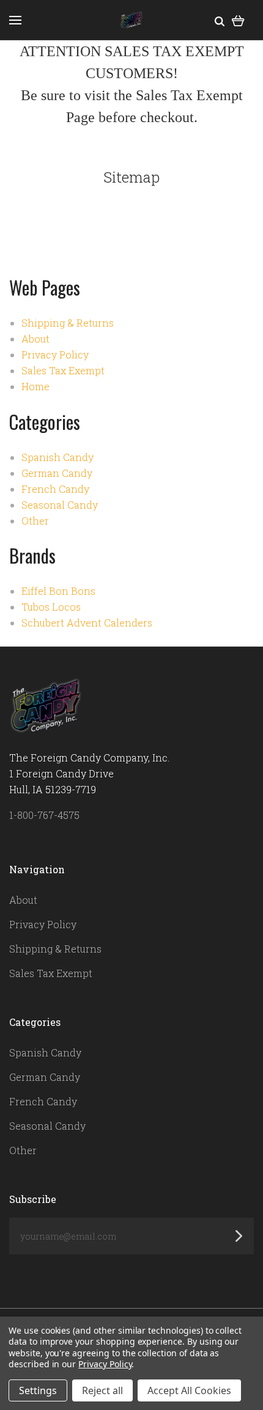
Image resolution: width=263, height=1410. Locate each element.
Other (35, 520)
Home (35, 386)
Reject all (102, 1390)
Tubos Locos (51, 606)
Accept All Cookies (189, 1390)
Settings (38, 1390)
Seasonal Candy (59, 504)
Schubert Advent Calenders (86, 622)
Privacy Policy (55, 354)
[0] (238, 19)
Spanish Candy (57, 457)
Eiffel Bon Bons (58, 590)
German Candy (56, 473)
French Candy (55, 488)
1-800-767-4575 (44, 815)
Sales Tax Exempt (63, 370)
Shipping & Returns (67, 322)
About (35, 338)
